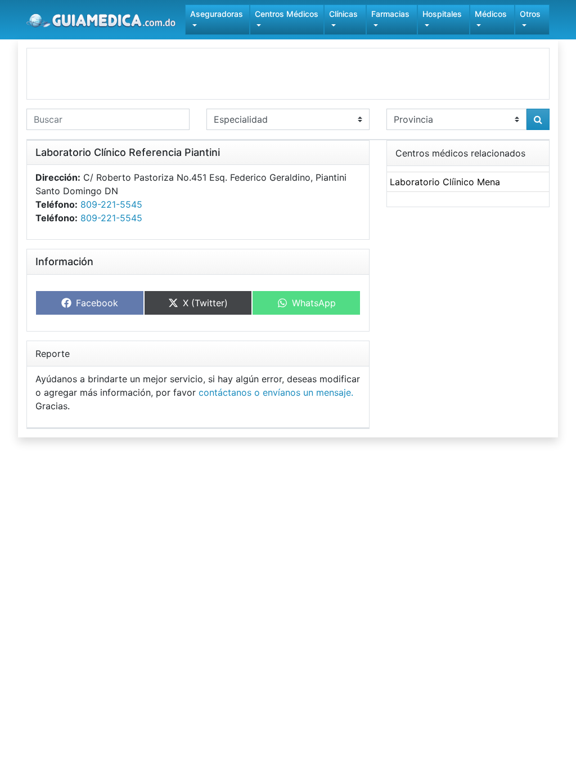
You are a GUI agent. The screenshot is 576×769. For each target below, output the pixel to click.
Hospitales (442, 14)
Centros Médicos (286, 14)
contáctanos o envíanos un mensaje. (276, 392)
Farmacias (390, 14)
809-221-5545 (111, 204)
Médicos (491, 14)
